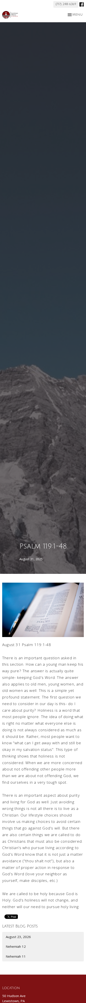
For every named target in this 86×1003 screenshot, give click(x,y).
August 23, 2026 (18, 937)
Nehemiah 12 (16, 946)
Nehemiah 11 (16, 956)
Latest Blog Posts (20, 926)
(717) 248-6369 (66, 4)
